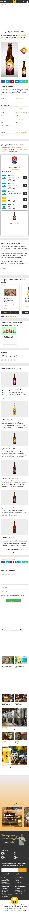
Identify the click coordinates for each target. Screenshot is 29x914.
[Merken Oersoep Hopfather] (21, 736)
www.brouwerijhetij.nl (21, 132)
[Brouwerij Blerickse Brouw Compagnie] (14, 717)
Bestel (14, 312)
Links (2, 893)
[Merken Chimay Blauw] (21, 698)
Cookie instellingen (6, 883)
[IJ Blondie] (14, 438)
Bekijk (5, 312)
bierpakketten (11, 316)
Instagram (19, 854)
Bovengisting (19, 119)
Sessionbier (18, 112)
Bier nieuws (18, 879)
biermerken (18, 553)
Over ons (3, 876)
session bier (13, 272)
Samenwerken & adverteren (5, 881)
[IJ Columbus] (14, 497)
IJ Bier (17, 135)
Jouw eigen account (6, 894)
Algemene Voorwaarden (4, 889)
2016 (16, 105)
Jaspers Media (22, 910)
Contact (3, 877)
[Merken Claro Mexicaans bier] (21, 660)
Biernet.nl (5, 910)
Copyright (3, 891)
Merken (4, 4)
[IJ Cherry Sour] (14, 468)
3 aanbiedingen (14, 169)
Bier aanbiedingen (19, 877)
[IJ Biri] (14, 409)
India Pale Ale (22, 35)
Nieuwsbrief (4, 896)
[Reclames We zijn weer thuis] (8, 660)
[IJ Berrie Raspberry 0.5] (14, 379)
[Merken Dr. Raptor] (8, 736)
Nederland (18, 102)
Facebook (7, 854)
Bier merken (18, 876)
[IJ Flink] (14, 527)
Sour (13, 478)
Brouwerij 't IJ (19, 98)
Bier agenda (18, 882)
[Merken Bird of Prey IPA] (8, 698)
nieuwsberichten (14, 346)
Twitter (6, 858)
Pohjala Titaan (18, 893)
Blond (10, 449)
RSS (17, 858)
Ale (11, 508)
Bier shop (17, 880)
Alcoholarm (20, 390)
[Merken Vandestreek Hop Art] (14, 755)
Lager (8, 419)
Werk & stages (5, 879)
